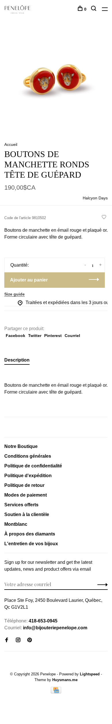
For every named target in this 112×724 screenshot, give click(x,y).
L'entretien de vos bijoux (31, 543)
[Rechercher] (94, 9)
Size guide (14, 294)
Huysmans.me (65, 680)
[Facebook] (6, 640)
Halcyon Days (95, 198)
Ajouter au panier (29, 279)
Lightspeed (90, 674)
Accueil (10, 144)
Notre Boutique (21, 446)
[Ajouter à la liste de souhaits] (104, 217)
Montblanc (15, 524)
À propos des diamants (29, 533)
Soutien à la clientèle (26, 514)
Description (17, 360)
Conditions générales (27, 456)
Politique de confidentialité (33, 465)
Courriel (72, 335)
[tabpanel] (56, 80)
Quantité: (19, 265)
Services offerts (21, 504)
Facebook (15, 335)
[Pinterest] (29, 640)
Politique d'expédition (28, 475)
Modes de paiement (25, 495)
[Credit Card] (56, 691)
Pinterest (53, 335)
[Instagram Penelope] (18, 640)
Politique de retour (24, 485)
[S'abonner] (101, 584)
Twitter (34, 335)
